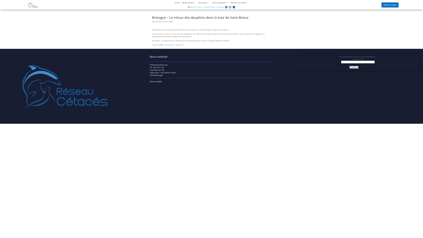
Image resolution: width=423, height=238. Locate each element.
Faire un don (390, 4)
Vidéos (170, 21)
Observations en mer (160, 21)
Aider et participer (219, 3)
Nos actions (203, 3)
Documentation (209, 7)
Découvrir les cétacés (238, 3)
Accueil (177, 3)
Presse (199, 7)
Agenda (192, 7)
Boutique (220, 7)
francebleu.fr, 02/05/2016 (174, 45)
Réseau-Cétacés (188, 3)
